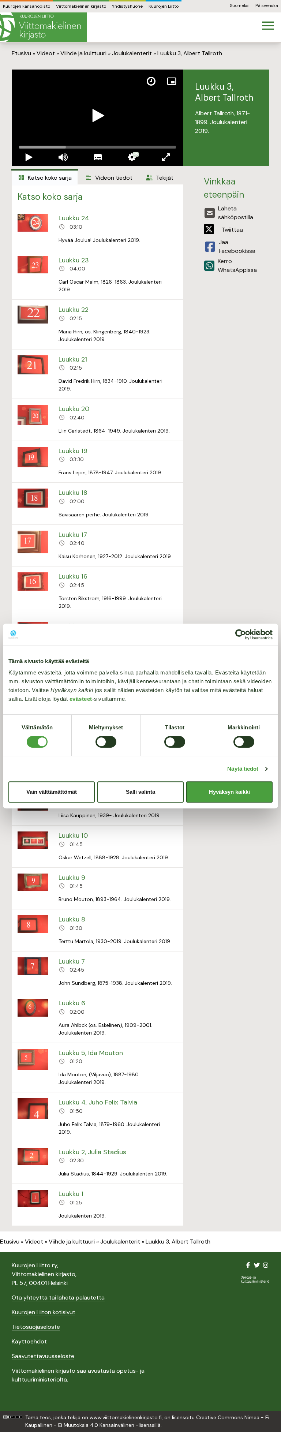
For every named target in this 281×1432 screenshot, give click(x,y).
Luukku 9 (72, 877)
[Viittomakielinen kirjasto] (43, 27)
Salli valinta (140, 792)
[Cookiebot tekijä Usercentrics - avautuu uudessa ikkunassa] (241, 634)
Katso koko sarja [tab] (49, 178)
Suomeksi (240, 5)
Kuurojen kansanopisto (26, 6)
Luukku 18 (73, 492)
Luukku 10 (73, 835)
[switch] (105, 742)
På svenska (266, 5)
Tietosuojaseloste (36, 1327)
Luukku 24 (74, 218)
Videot (46, 53)
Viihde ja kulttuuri (83, 53)
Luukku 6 (72, 1003)
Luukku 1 (71, 1193)
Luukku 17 (73, 534)
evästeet (81, 699)
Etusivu (21, 53)
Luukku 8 (72, 919)
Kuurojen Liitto (164, 6)
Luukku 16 (73, 576)
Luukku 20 (74, 408)
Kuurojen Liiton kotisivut (43, 1312)
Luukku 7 (72, 961)
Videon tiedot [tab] (113, 178)
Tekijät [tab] (163, 178)
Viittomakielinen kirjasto (81, 6)
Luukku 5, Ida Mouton (91, 1052)
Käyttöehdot (29, 1341)
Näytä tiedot (242, 769)
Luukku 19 (73, 450)
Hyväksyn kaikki (229, 792)
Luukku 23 (74, 260)
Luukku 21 (73, 359)
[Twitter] (257, 1265)
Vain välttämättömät (51, 792)
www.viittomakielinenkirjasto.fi (126, 1417)
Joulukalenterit (132, 53)
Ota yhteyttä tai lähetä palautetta (58, 1297)
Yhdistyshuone (127, 6)
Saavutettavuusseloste (43, 1356)
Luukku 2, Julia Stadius (92, 1152)
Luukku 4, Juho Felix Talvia (98, 1102)
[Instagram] (265, 1265)
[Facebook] (248, 1265)
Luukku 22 (74, 309)
